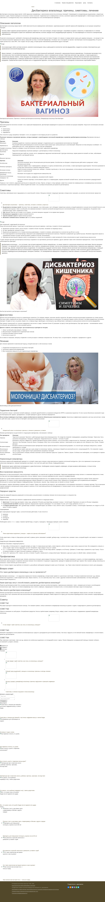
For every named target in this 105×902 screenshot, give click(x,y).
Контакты (89, 3)
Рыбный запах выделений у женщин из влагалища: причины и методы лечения (28, 674)
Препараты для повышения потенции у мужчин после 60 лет (20, 839)
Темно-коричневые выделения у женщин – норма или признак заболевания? (24, 537)
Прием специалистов (68, 3)
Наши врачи (78, 3)
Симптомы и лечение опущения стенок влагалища (20, 695)
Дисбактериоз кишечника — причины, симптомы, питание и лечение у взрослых (25, 208)
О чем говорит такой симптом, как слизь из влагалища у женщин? (21, 628)
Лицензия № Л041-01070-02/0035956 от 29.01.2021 (23, 888)
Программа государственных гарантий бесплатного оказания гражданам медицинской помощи (35, 892)
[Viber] (74, 891)
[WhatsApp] (76, 891)
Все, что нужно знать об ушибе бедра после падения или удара (18, 808)
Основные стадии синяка (7, 735)
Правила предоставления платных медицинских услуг (25, 894)
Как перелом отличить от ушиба (9, 750)
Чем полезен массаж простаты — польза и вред (16, 883)
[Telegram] (72, 891)
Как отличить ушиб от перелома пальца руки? (13, 764)
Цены (84, 3)
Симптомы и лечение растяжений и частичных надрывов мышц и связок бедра (22, 721)
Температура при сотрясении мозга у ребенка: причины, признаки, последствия (22, 779)
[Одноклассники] (70, 891)
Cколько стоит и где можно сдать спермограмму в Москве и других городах (24, 825)
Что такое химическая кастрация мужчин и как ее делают (19, 868)
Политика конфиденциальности (19, 896)
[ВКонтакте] (68, 891)
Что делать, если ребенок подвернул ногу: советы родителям (17, 794)
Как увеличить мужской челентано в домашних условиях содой (21, 854)
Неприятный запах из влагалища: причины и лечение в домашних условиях (24, 434)
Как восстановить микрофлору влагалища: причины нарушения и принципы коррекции (30, 685)
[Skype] (78, 891)
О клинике (57, 3)
